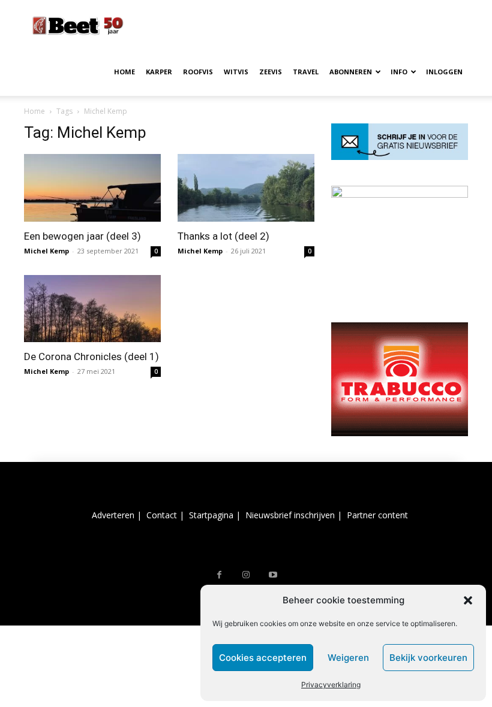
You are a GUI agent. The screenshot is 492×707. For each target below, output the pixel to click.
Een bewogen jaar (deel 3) (82, 236)
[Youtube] (273, 574)
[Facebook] (219, 574)
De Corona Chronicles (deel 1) (91, 356)
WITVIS (236, 71)
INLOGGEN (444, 71)
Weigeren (348, 657)
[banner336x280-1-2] (399, 433)
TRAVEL (306, 71)
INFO (399, 71)
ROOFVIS (198, 71)
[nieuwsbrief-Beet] (399, 156)
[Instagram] (246, 574)
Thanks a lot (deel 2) (223, 236)
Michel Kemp (46, 250)
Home (34, 111)
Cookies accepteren (263, 657)
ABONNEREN (350, 71)
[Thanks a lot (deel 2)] (246, 188)
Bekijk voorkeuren (428, 657)
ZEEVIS (270, 71)
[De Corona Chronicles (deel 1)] (92, 309)
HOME (124, 71)
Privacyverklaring (331, 684)
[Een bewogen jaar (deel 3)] (92, 188)
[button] (468, 600)
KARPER (159, 71)
